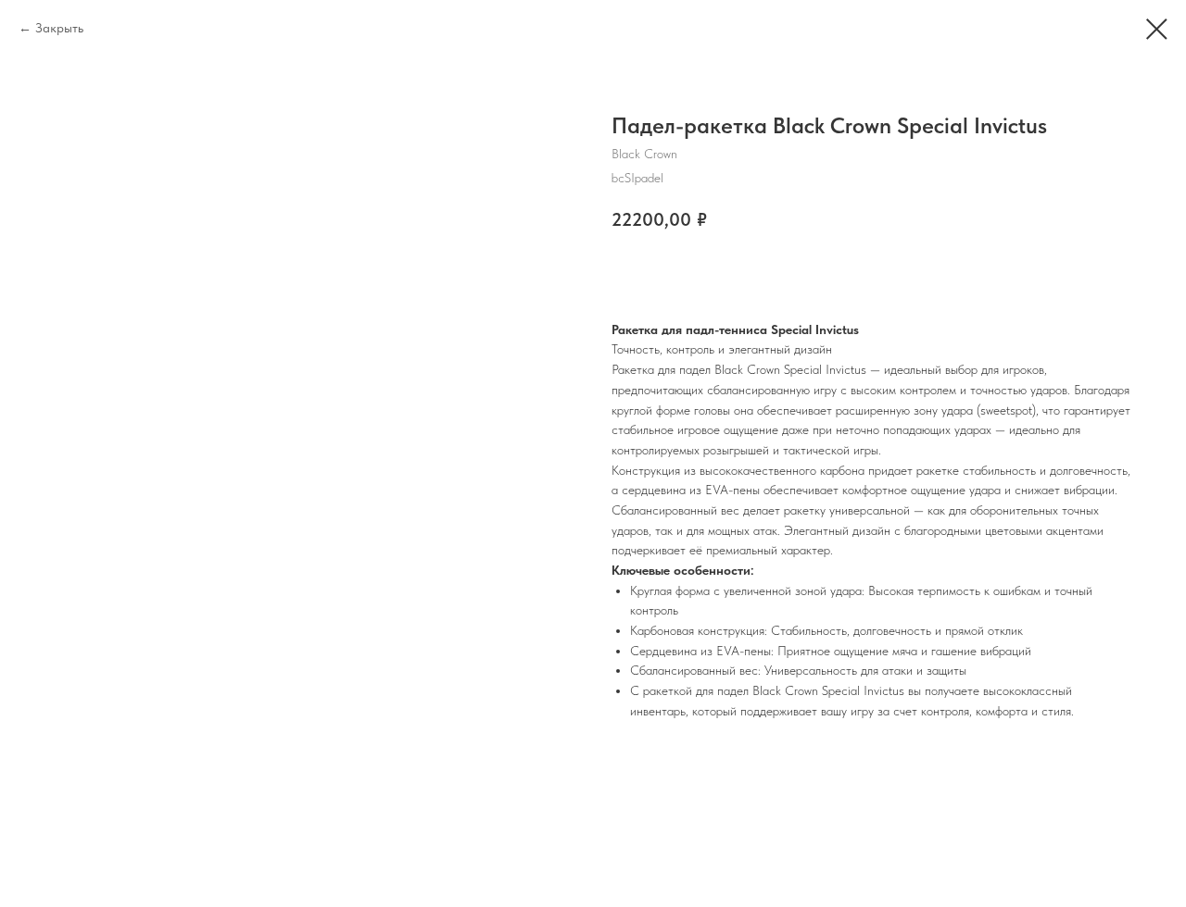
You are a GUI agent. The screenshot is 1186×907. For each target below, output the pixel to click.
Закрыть (59, 27)
